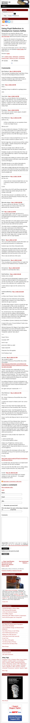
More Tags (4, 670)
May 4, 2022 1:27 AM (11, 240)
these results (20, 49)
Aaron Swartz (23, 659)
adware (14, 663)
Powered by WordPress (7, 570)
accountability (20, 661)
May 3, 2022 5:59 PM (13, 110)
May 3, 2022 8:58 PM (16, 202)
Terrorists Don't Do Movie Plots (9, 643)
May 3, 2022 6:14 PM (16, 117)
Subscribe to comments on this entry (12, 481)
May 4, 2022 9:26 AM (14, 268)
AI (2, 665)
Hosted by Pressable (17, 570)
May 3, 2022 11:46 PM (10, 211)
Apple (26, 668)
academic (4, 661)
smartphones (22, 56)
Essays (10, 15)
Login (3, 490)
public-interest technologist (11, 590)
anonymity (4, 668)
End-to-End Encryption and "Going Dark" (12, 617)
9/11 (9, 659)
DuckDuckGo (11, 12)
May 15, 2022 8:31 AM (11, 472)
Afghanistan (23, 663)
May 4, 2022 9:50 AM (15, 274)
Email (3, 497)
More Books (5, 700)
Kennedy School (20, 595)
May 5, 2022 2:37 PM (12, 357)
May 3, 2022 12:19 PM (15, 71)
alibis (14, 666)
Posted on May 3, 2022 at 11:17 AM (10, 58)
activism (8, 662)
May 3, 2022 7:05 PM (16, 176)
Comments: (5, 515)
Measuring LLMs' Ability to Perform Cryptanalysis (14, 615)
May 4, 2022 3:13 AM (16, 260)
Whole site (16, 15)
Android (23, 666)
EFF (8, 596)
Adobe (12, 662)
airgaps (18, 665)
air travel (13, 665)
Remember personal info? (11, 505)
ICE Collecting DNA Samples (9, 610)
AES (18, 663)
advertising (9, 663)
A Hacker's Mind (15, 659)
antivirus (17, 668)
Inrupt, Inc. (4, 598)
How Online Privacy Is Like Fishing (10, 630)
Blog (5, 15)
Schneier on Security (6, 2)
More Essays (5, 646)
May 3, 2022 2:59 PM (10, 84)
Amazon (18, 666)
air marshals (7, 665)
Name (3, 492)
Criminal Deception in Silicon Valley (10, 608)
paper (8, 53)
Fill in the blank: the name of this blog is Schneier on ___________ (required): (15, 508)
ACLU (3, 662)
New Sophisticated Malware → (23, 562)
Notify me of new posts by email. (10, 551)
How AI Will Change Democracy (10, 632)
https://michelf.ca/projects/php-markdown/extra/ (18, 545)
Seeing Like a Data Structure (9, 634)
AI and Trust (5, 638)
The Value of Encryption (8, 640)
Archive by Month (6, 652)
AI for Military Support (7, 613)
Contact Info (5, 601)
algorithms (9, 666)
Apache (22, 668)
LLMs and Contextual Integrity (9, 612)
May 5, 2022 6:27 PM (16, 392)
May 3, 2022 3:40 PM (13, 96)
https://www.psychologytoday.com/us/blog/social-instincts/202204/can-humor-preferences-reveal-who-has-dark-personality (15, 365)
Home (3, 25)
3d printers (5, 659)
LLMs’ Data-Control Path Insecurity (10, 636)
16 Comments (22, 58)
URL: (3, 501)
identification (15, 56)
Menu (4, 6)
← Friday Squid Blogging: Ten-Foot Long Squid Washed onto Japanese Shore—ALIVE (8, 564)
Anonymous (11, 668)
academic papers (8, 56)
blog (22, 592)
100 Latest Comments (7, 654)
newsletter (16, 594)
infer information (6, 36)
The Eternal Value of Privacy (9, 641)
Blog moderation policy (7, 487)
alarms (4, 666)
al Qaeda (23, 665)
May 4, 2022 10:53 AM (18, 291)
